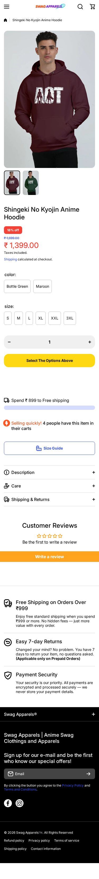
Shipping (10, 259)
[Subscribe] (88, 774)
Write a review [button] (49, 556)
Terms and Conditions (20, 789)
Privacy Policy (73, 785)
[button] (92, 6)
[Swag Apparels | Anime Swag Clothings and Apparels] (49, 6)
